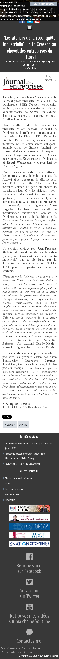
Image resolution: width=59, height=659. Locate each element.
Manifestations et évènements (19, 478)
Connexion (28, 652)
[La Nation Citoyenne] (30, 547)
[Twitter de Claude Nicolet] (29, 22)
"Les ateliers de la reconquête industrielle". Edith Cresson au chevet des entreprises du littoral (29, 47)
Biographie (10, 499)
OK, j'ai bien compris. (44, 4)
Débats (8, 483)
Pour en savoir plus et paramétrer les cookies (28, 17)
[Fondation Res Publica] (30, 529)
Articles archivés (12, 494)
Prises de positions (14, 489)
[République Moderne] (30, 538)
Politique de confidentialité (11, 652)
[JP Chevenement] (30, 520)
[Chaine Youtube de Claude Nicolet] (37, 22)
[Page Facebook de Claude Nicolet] (22, 22)
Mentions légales (14, 648)
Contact (3, 648)
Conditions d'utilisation (30, 648)
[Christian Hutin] (30, 511)
